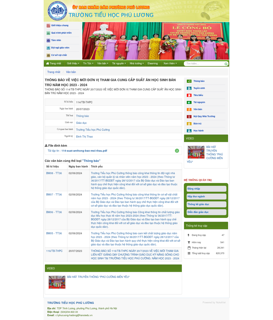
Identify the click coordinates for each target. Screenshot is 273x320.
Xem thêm (169, 63)
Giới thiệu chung (59, 25)
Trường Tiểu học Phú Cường (93, 129)
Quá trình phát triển (61, 32)
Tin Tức (87, 63)
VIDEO (51, 268)
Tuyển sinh (198, 88)
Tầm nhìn (55, 40)
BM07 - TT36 (54, 194)
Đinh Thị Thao (84, 136)
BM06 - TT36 (54, 212)
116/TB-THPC (54, 251)
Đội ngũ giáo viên (59, 47)
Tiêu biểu (197, 95)
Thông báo (82, 116)
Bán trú (196, 123)
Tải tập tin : (77, 150)
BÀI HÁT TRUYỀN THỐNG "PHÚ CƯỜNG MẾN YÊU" (98, 277)
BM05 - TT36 (54, 233)
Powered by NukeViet (214, 302)
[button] (177, 150)
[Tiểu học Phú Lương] (100, 10)
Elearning (153, 63)
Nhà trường (136, 63)
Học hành (198, 130)
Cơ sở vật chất (58, 55)
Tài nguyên (118, 63)
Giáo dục (81, 123)
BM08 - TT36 (54, 173)
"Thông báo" (91, 161)
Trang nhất (55, 63)
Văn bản (101, 63)
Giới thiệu (72, 63)
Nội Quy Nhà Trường (203, 116)
